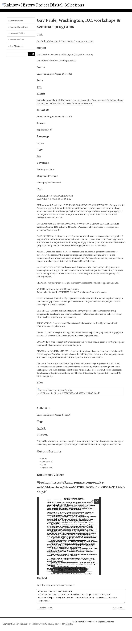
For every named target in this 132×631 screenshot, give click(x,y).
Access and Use (17, 39)
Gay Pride (41, 428)
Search (33, 54)
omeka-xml (47, 467)
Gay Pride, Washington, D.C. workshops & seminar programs (65, 41)
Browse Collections (19, 27)
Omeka (69, 623)
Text (39, 156)
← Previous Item (44, 607)
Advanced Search (29, 54)
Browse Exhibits (17, 33)
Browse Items (16, 20)
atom (44, 458)
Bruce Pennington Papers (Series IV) (54, 414)
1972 (39, 87)
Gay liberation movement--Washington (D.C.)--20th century (65, 54)
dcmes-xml (47, 461)
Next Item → (119, 607)
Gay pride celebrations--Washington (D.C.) (56, 60)
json (44, 464)
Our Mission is (16, 46)
